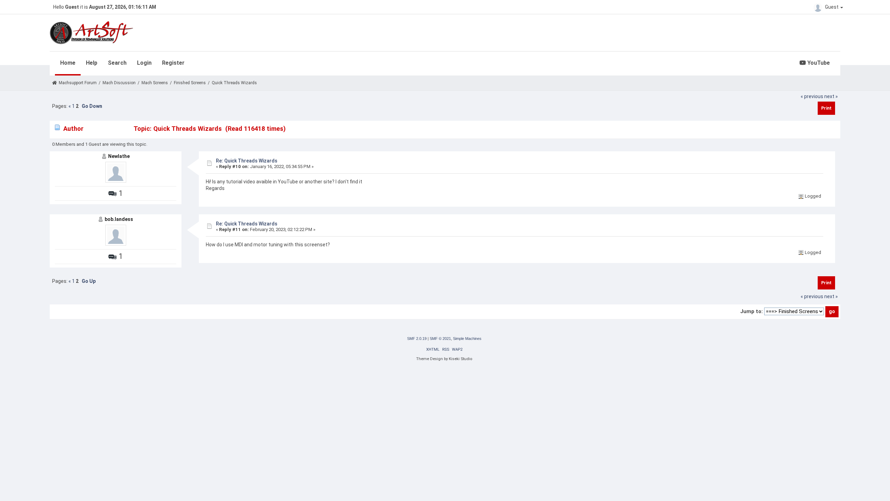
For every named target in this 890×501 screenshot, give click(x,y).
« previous (812, 96)
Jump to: (751, 311)
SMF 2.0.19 (417, 338)
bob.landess (119, 219)
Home (67, 62)
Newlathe (119, 156)
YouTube (818, 62)
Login (144, 62)
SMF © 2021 (440, 338)
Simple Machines (467, 338)
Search (117, 62)
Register (173, 62)
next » (831, 96)
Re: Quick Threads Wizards (246, 161)
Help (91, 62)
